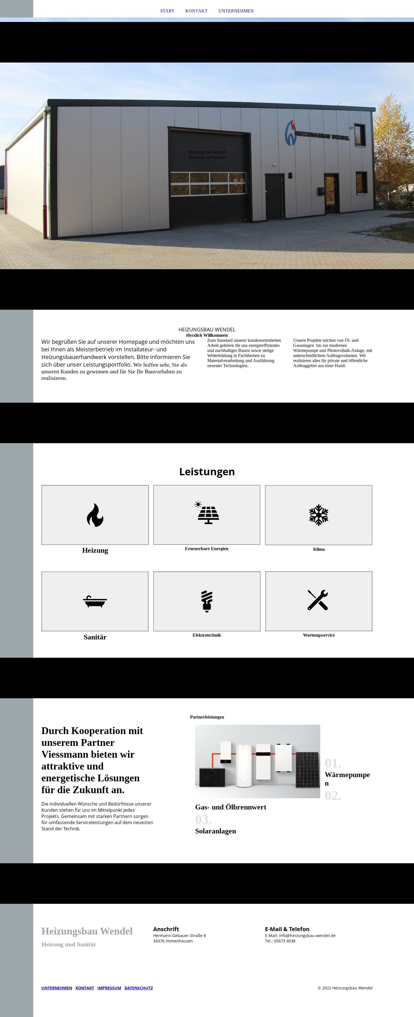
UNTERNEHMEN (236, 10)
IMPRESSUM (109, 988)
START (167, 10)
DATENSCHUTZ (138, 988)
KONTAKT (196, 10)
